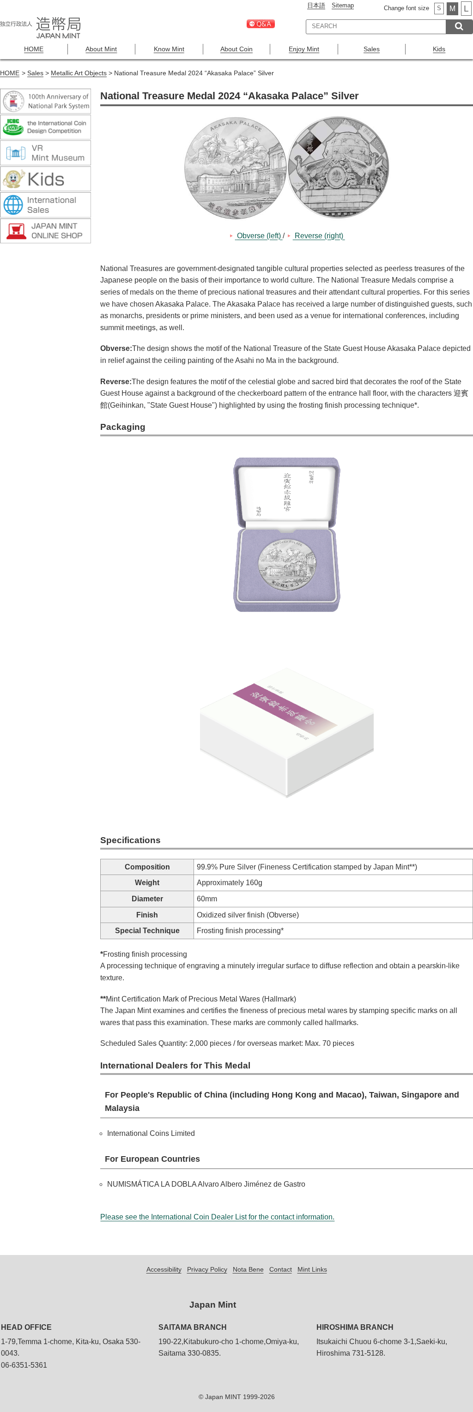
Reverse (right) (319, 236)
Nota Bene (248, 1269)
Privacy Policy (207, 1269)
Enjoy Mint (304, 49)
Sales (372, 49)
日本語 (316, 5)
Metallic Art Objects (79, 73)
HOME (33, 49)
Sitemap (343, 5)
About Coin (236, 49)
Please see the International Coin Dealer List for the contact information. (217, 1217)
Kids (439, 49)
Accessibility (164, 1269)
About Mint (101, 49)
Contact (280, 1269)
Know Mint (169, 49)
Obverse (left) (259, 236)
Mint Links (312, 1269)
